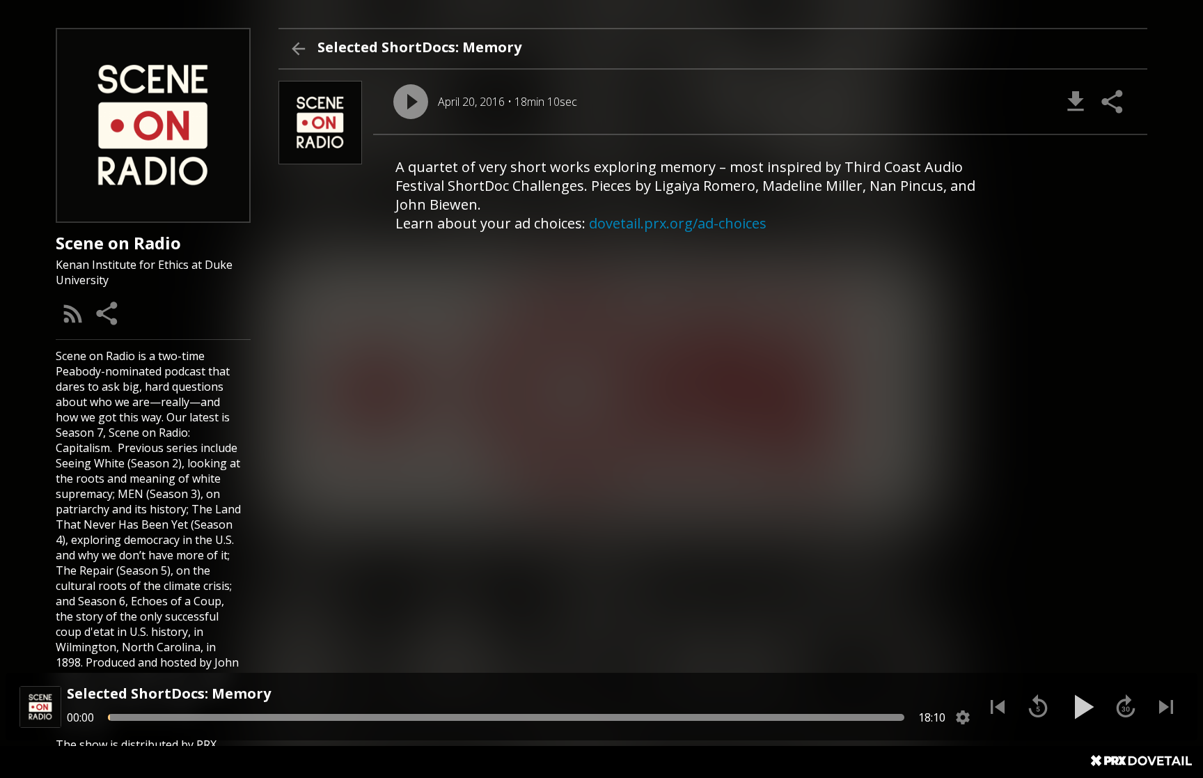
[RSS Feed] (73, 313)
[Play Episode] (411, 102)
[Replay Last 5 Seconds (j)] (1038, 707)
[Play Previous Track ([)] (997, 707)
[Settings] (963, 717)
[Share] (108, 313)
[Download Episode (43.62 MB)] (1075, 101)
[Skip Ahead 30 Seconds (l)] (1125, 707)
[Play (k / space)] (1082, 707)
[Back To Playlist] (298, 49)
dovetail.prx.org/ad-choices (677, 223)
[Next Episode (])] (1166, 707)
